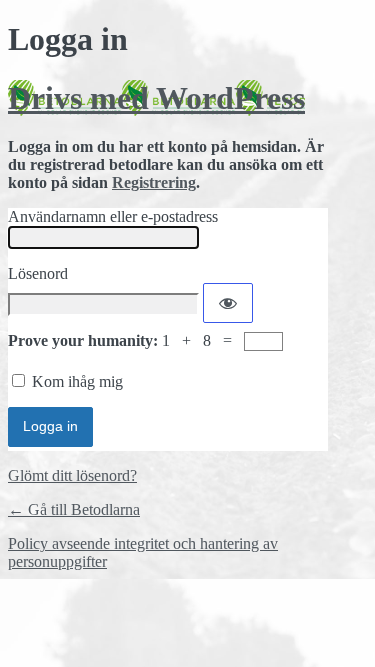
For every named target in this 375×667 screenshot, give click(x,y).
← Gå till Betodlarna (74, 509)
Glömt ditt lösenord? (72, 475)
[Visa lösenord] (228, 303)
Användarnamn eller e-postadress (113, 216)
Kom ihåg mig (77, 381)
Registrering (154, 182)
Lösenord (38, 273)
